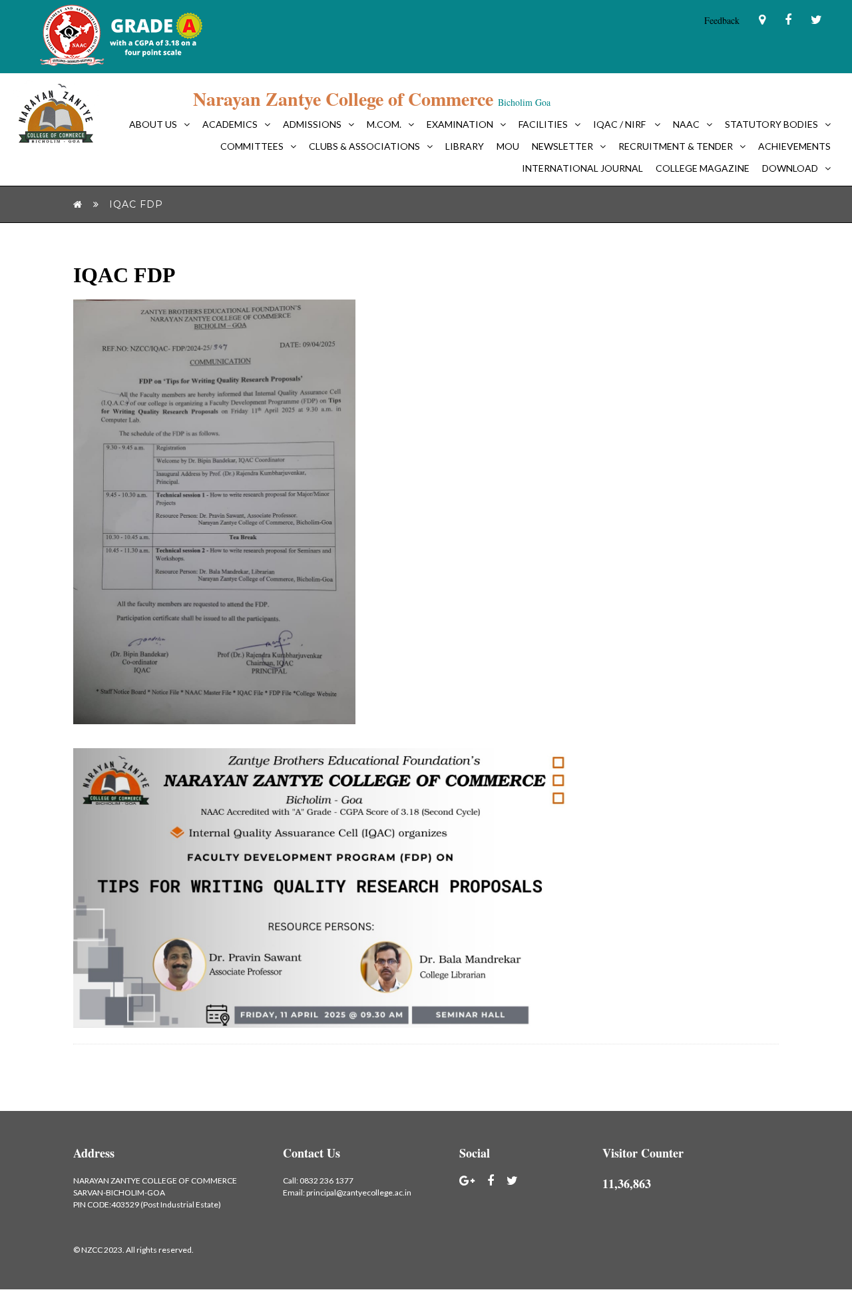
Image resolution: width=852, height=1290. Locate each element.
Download (790, 168)
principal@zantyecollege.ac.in (358, 1192)
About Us (153, 124)
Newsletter (562, 146)
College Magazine (702, 168)
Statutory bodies (771, 124)
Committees (252, 146)
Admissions (312, 124)
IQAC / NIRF (620, 124)
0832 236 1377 (326, 1180)
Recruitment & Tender (675, 146)
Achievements (794, 146)
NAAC (686, 124)
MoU (508, 146)
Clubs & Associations (364, 146)
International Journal (582, 168)
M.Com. (384, 124)
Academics (230, 124)
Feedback (722, 20)
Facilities (543, 124)
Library (464, 146)
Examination (460, 124)
